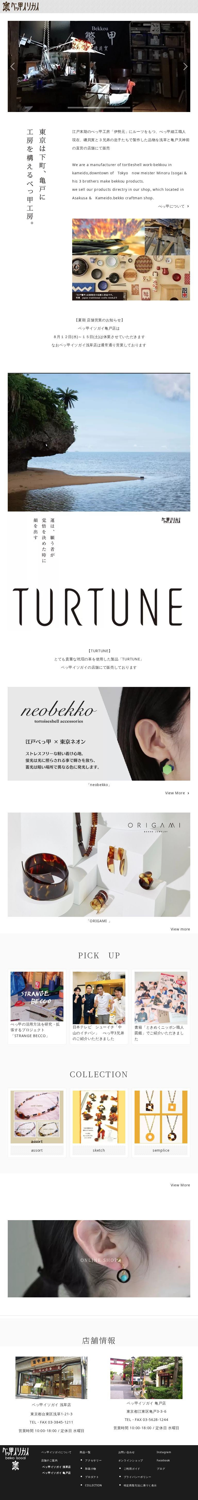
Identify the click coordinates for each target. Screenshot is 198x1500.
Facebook (163, 1460)
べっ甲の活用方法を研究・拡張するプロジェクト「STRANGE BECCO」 (35, 1030)
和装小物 (90, 1468)
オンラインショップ (130, 1460)
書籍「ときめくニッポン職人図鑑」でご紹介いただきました (159, 1033)
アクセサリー (93, 1460)
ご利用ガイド (132, 1468)
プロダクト (92, 1477)
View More (175, 792)
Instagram (164, 1452)
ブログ (161, 1468)
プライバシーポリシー (137, 1477)
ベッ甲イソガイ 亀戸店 (146, 1403)
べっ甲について (171, 206)
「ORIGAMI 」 (99, 920)
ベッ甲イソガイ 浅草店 (51, 1404)
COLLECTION (93, 1485)
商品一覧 (85, 1452)
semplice (161, 1150)
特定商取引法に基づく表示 (140, 1485)
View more (180, 929)
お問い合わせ (126, 1452)
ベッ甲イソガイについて (56, 1452)
